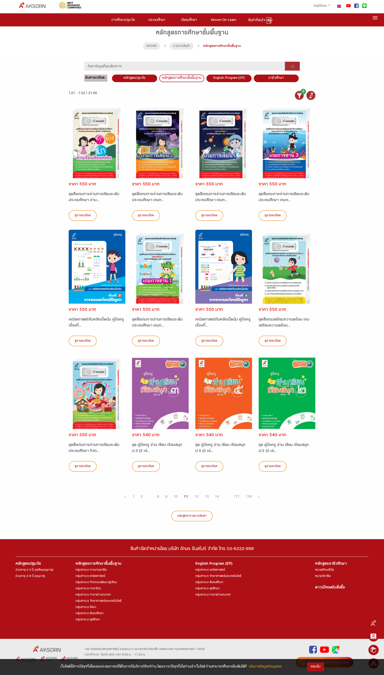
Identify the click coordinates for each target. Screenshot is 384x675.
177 (236, 497)
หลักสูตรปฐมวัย (28, 564)
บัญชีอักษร (321, 6)
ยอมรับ (315, 666)
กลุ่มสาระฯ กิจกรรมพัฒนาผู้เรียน (96, 582)
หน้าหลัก (151, 46)
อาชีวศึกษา (276, 78)
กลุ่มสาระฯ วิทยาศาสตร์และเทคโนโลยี (99, 601)
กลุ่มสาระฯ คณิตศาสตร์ (90, 576)
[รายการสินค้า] (373, 650)
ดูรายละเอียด (83, 215)
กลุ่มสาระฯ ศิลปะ (86, 607)
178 (249, 497)
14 (217, 497)
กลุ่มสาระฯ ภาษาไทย (88, 589)
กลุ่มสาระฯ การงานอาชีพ (91, 570)
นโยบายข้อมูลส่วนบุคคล (265, 666)
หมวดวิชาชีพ (323, 576)
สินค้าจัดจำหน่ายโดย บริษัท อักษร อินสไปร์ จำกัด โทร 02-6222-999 (192, 549)
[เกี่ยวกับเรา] (373, 623)
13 (207, 497)
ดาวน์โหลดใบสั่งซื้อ (330, 588)
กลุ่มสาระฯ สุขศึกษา (88, 620)
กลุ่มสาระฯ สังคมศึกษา (90, 613)
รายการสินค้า (181, 46)
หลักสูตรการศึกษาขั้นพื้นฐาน (181, 78)
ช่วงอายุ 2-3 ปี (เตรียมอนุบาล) (34, 570)
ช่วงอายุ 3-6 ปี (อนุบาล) (30, 576)
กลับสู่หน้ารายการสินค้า (192, 516)
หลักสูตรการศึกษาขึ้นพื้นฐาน (98, 564)
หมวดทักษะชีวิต (324, 570)
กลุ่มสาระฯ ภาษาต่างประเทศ (93, 595)
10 (176, 497)
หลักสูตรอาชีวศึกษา (331, 564)
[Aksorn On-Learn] (373, 636)
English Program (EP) (229, 78)
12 (196, 497)
